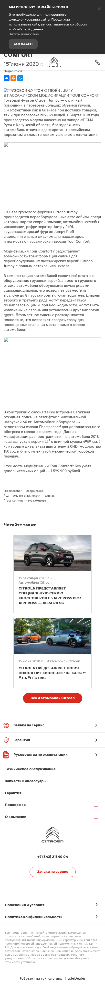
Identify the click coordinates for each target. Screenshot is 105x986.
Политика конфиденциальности (34, 917)
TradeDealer (74, 978)
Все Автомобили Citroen (53, 698)
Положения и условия (24, 905)
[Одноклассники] (13, 78)
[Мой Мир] (20, 78)
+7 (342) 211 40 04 (97, 62)
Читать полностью (24, 34)
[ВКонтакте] (7, 78)
